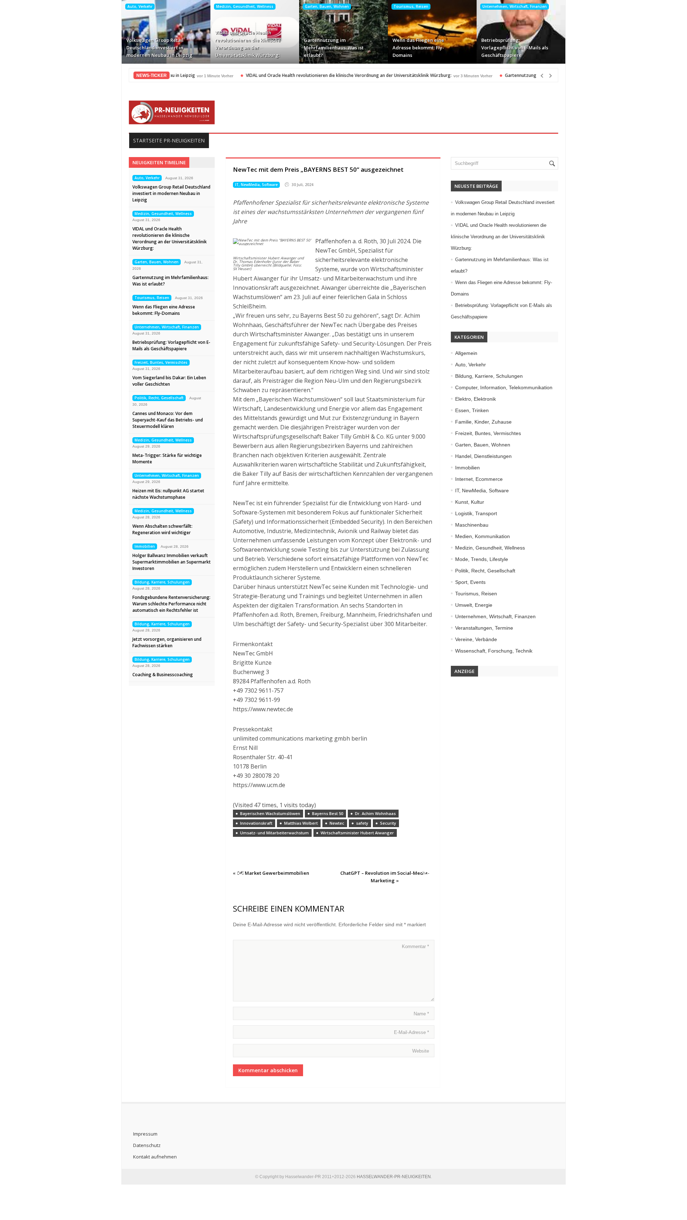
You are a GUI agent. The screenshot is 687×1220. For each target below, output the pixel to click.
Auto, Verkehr (139, 6)
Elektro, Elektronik (475, 399)
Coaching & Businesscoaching (162, 675)
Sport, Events (470, 582)
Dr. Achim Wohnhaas (375, 813)
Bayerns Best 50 (327, 813)
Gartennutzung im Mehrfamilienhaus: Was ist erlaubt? (334, 47)
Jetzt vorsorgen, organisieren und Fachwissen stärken (166, 642)
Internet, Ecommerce (479, 479)
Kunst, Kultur (469, 502)
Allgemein (466, 353)
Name (421, 1013)
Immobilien (145, 546)
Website (420, 1051)
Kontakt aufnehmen (155, 1156)
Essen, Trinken (472, 410)
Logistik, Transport (476, 513)
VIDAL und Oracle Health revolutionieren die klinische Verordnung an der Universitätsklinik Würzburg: (248, 43)
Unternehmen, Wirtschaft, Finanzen (514, 6)
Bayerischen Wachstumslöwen (270, 813)
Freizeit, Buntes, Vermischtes (161, 362)
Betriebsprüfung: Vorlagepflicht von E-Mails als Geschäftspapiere (514, 47)
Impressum (145, 1134)
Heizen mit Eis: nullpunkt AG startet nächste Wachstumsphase (168, 494)
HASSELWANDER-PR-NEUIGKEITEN (394, 1176)
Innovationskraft (256, 823)
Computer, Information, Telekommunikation (503, 387)
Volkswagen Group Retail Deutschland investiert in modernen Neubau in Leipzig (159, 47)
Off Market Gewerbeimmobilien (273, 873)
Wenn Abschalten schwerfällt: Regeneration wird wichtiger (162, 529)
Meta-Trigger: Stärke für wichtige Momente (167, 458)
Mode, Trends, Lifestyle (481, 559)
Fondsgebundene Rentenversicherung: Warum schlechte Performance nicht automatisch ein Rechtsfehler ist (171, 603)
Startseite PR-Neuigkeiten (169, 140)
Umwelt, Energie (473, 605)
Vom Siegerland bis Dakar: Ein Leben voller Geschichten (169, 381)
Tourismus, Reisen (411, 6)
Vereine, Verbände (476, 639)
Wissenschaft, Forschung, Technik (493, 651)
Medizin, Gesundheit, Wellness (244, 6)
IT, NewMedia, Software (256, 184)
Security (388, 823)
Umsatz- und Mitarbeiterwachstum (274, 832)
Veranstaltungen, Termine (484, 628)
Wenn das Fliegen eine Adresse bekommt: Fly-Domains (418, 47)
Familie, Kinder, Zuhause (483, 422)
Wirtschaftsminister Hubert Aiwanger (357, 832)
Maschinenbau (471, 525)
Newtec (337, 823)
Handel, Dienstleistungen (483, 456)
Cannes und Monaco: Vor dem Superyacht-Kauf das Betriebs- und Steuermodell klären (167, 419)
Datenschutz (147, 1145)
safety (362, 823)
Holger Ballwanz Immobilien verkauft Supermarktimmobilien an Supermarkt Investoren (171, 561)
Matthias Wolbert (301, 823)
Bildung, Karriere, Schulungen (162, 582)
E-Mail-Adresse (411, 1032)
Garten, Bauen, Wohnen (327, 6)
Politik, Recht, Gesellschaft (159, 397)
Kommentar (415, 946)
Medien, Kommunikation (482, 536)
